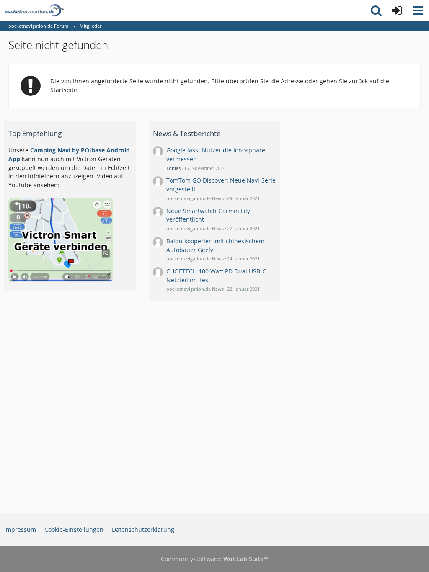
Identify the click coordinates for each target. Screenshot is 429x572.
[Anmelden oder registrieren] (397, 10)
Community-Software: (214, 559)
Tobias (173, 168)
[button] (418, 10)
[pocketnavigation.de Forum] (34, 10)
